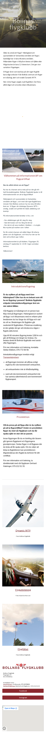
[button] (3, 3)
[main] (23, 24)
